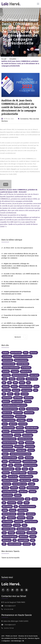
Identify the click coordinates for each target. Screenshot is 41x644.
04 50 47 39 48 (9, 628)
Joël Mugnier (21, 420)
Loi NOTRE (17, 525)
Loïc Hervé (24, 394)
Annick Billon (19, 446)
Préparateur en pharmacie (10, 480)
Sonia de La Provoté (8, 450)
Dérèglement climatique (18, 472)
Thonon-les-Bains (32, 379)
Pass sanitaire (32, 472)
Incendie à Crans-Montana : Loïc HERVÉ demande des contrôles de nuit (20, 275)
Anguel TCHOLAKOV (15, 461)
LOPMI (27, 499)
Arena (19, 502)
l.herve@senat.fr (10, 606)
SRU (31, 469)
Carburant (32, 491)
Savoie (5, 461)
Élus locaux (34, 352)
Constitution (18, 521)
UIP (14, 540)
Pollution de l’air (26, 371)
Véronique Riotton (32, 409)
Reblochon (20, 427)
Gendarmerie (29, 442)
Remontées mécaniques (25, 439)
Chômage (11, 532)
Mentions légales (33, 638)
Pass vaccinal (34, 119)
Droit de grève (7, 525)
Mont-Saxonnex (7, 506)
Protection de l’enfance (9, 457)
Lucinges (31, 484)
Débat (18, 469)
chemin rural (23, 491)
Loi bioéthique (7, 356)
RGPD (15, 382)
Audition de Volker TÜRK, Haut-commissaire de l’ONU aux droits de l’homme (20, 301)
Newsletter (6, 401)
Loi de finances (26, 367)
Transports (15, 371)
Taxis (4, 476)
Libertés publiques (8, 469)
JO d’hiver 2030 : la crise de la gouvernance (18, 248)
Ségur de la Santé (25, 480)
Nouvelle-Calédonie (23, 529)
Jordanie (32, 536)
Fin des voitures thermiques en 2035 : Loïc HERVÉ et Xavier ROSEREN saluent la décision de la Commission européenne (19, 284)
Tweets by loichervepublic (10, 558)
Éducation (5, 431)
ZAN (4, 502)
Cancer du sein (13, 476)
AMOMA (5, 510)
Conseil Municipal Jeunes (9, 491)
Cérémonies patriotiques (10, 409)
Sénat (25, 352)
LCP (4, 517)
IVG (16, 506)
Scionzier (12, 510)
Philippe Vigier (21, 450)
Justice (5, 424)
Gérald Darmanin (7, 446)
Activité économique (17, 431)
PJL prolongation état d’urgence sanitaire (14, 405)
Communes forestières (9, 439)
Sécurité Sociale (7, 360)
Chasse (25, 469)
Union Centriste (26, 390)
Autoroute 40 (6, 540)
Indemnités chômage (8, 529)
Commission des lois (25, 386)
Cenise (26, 502)
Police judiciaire (7, 495)
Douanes (29, 517)
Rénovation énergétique (9, 536)
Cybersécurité (23, 536)
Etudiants (18, 465)
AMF (4, 394)
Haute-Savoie (34, 375)
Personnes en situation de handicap (13, 499)
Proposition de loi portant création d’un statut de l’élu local (19, 316)
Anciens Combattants (26, 476)
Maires (36, 386)
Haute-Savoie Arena (31, 521)
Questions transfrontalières (11, 367)
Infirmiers (17, 495)
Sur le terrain (18, 412)
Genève (22, 382)
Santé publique (32, 532)
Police (21, 442)
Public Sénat (6, 390)
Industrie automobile (14, 544)
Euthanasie (27, 544)
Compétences (30, 514)
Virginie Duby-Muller (31, 427)
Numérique (21, 379)
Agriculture (13, 424)
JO (33, 544)
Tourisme (5, 487)
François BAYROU (23, 540)
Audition (14, 386)
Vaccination (29, 457)
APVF (35, 390)
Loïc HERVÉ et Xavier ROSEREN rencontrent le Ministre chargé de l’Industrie (17, 308)
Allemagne (6, 386)
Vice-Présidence (7, 521)
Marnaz (22, 409)
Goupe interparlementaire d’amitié (20, 454)
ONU (4, 544)
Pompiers (5, 352)
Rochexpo (21, 514)
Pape (33, 529)
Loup (4, 532)
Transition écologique (29, 461)
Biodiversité (22, 424)
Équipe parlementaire (21, 360)
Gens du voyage (27, 435)
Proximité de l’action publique (22, 356)
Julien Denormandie (8, 427)
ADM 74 (10, 394)
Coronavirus (24, 119)
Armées (35, 499)
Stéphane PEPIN (22, 510)
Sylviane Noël (28, 397)
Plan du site (23, 638)
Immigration (11, 517)
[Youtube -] (5, 184)
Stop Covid (16, 390)
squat (4, 465)
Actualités (13, 59)
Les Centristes (30, 446)
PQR (4, 382)
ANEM (32, 540)
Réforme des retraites (9, 514)
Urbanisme (6, 472)
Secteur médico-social (19, 484)
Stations (17, 435)
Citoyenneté (11, 502)
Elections (4, 121)
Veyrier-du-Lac (7, 412)
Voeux (21, 457)
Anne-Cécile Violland (8, 420)
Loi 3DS (35, 480)
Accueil (3, 59)
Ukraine (22, 487)
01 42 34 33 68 (8, 609)
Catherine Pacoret (8, 416)
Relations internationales (20, 375)
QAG (28, 382)
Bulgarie (5, 454)
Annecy (30, 420)
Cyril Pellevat (18, 397)
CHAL (10, 465)
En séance (28, 401)
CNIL (9, 382)
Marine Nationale (16, 352)
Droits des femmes (23, 364)
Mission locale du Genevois (27, 506)
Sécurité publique (31, 431)
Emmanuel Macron (32, 487)
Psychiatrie (21, 517)
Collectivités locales (8, 364)
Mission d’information (30, 465)
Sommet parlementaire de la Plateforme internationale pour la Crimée (16, 293)
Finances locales (7, 435)
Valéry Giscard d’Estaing (9, 442)
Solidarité (14, 487)
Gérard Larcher (29, 412)
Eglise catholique (17, 401)
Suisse (4, 379)
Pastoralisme (20, 532)
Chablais (12, 379)
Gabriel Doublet (20, 416)
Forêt (16, 394)
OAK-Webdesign (16, 641)
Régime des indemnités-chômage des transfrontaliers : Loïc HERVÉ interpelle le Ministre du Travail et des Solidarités (19, 266)
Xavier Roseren (7, 397)
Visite (24, 525)
